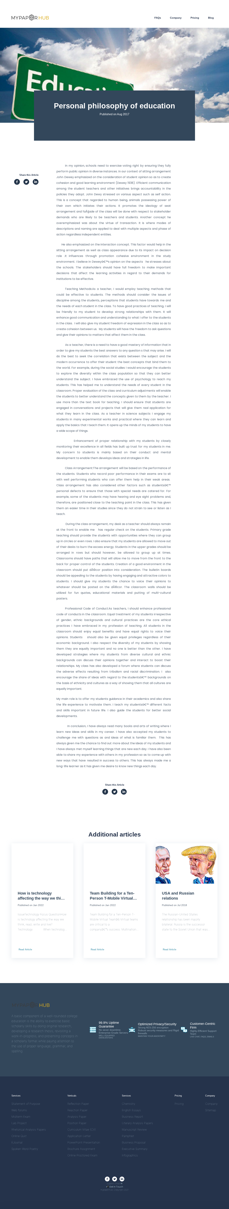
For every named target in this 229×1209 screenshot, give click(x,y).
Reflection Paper (78, 1103)
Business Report (132, 1116)
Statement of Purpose (25, 1103)
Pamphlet (128, 1136)
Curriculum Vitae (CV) (81, 1129)
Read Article (25, 949)
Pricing (195, 17)
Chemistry (128, 1103)
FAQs (157, 17)
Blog (211, 17)
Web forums (19, 1110)
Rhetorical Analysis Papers (28, 1129)
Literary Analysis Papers (137, 1123)
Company (176, 17)
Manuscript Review (134, 1129)
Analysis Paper (76, 1116)
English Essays (131, 1110)
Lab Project (19, 1123)
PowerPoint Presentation (83, 1142)
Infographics (130, 1155)
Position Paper (76, 1123)
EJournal (16, 1142)
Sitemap (210, 1110)
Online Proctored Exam (82, 1155)
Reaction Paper (77, 1110)
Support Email (114, 1183)
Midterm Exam (20, 1116)
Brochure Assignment (81, 1149)
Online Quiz (18, 1136)
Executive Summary (134, 1149)
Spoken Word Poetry (24, 1149)
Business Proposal (133, 1142)
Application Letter (79, 1136)
